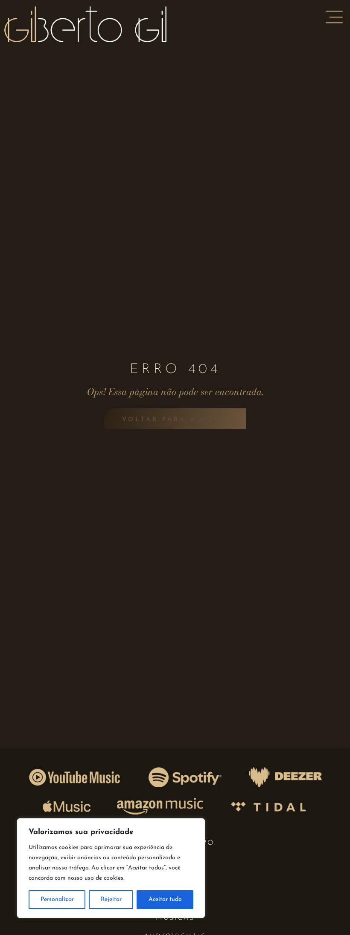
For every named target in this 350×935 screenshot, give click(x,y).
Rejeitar (111, 899)
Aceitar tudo (165, 899)
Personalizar (57, 899)
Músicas (175, 918)
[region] (111, 868)
